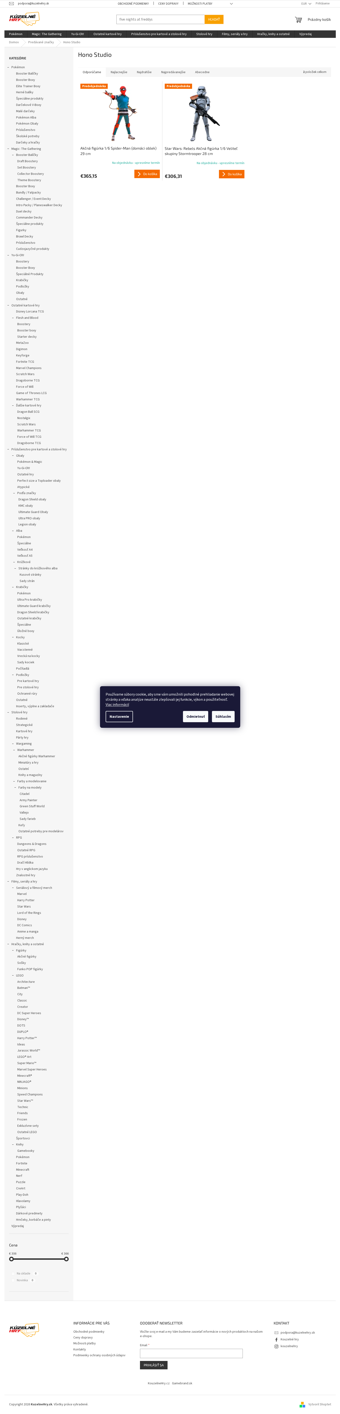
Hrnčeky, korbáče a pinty (33, 1219)
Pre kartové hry (28, 681)
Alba (19, 530)
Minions (22, 1088)
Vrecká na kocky (28, 656)
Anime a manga (27, 931)
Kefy (21, 825)
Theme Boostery (29, 180)
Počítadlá (22, 668)
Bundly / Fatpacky (28, 192)
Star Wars (24, 906)
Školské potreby (27, 136)
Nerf (19, 1176)
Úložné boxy (25, 631)
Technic (22, 1107)
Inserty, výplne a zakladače (35, 706)
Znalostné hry (25, 875)
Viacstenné (25, 649)
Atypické (23, 487)
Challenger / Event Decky (33, 199)
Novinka (25, 1280)
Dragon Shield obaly (32, 499)
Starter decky (27, 336)
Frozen (22, 1119)
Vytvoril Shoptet (319, 1404)
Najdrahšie (144, 72)
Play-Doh (22, 1194)
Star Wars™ (25, 1100)
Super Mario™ (26, 1063)
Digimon (21, 349)
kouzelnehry (289, 1346)
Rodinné (22, 718)
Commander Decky (29, 217)
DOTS (21, 1025)
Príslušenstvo (25, 130)
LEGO (20, 975)
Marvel (22, 894)
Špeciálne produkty (29, 98)
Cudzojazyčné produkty (32, 249)
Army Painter (28, 800)
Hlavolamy (23, 1201)
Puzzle (20, 1182)
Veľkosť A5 (24, 555)
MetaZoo (22, 343)
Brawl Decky (24, 236)
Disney (22, 919)
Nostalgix (23, 418)
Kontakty (79, 1349)
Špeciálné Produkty (29, 274)
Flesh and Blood (27, 318)
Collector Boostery (30, 174)
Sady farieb (28, 819)
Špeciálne (24, 543)
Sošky (21, 963)
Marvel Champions (29, 368)
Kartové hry (24, 731)
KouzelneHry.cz (159, 1383)
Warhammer (25, 750)
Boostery (22, 261)
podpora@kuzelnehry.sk (298, 1332)
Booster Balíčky (27, 73)
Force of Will (24, 386)
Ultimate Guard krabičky (34, 606)
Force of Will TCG (29, 436)
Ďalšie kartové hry (28, 405)
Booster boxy (26, 330)
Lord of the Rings (29, 913)
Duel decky (24, 211)
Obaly (20, 293)
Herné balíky (24, 92)
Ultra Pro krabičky (29, 599)
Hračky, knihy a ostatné (27, 944)
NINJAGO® (24, 1082)
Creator (22, 1007)
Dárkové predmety (29, 1213)
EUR (304, 4)
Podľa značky (26, 493)
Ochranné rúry (27, 693)
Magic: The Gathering (26, 149)
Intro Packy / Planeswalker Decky (39, 205)
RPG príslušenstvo (30, 856)
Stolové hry (19, 712)
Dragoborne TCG (28, 380)
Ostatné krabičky (29, 618)
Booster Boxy (25, 80)
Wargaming (24, 743)
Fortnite (21, 1163)
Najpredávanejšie (173, 72)
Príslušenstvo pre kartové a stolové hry (39, 449)
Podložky (22, 286)
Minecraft (22, 1169)
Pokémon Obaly (27, 123)
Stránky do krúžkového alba (37, 568)
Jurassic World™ (28, 1050)
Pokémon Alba (26, 117)
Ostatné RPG (26, 850)
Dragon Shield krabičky (33, 612)
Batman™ (23, 988)
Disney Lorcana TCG (30, 311)
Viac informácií (117, 704)
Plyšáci (21, 1207)
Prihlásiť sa (154, 1365)
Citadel (24, 794)
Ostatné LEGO (27, 1132)
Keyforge (22, 355)
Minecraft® (24, 1075)
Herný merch (25, 938)
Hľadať (214, 19)
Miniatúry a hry (28, 762)
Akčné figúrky (26, 956)
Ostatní (23, 769)
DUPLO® (22, 1032)
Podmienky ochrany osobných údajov (99, 1355)
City (20, 994)
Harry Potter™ (27, 1038)
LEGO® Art (24, 1057)
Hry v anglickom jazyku (32, 869)
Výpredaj (17, 1226)
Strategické (24, 725)
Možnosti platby (200, 4)
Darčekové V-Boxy (28, 105)
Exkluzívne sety (28, 1125)
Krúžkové (24, 562)
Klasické (23, 643)
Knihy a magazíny (30, 775)
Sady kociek (25, 662)
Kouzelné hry (290, 1339)
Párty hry (22, 737)
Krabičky (22, 280)
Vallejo (24, 812)
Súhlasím (223, 716)
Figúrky (21, 950)
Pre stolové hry (28, 687)
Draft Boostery (27, 161)
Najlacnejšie (119, 72)
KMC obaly (25, 505)
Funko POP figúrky (30, 969)
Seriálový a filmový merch (34, 888)
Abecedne (202, 72)
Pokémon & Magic (29, 461)
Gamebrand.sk (182, 1383)
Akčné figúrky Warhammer (36, 756)
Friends (22, 1113)
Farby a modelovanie (32, 781)
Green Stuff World (32, 806)
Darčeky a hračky (28, 142)
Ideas (21, 1044)
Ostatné (22, 299)
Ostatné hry (25, 474)
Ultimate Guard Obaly (33, 512)
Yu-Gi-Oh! (17, 255)
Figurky (21, 230)
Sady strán (27, 581)
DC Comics (24, 925)
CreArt (20, 1188)
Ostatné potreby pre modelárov (41, 831)
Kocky (20, 637)
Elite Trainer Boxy (28, 86)
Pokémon (18, 67)
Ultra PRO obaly (29, 518)
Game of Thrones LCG (31, 393)
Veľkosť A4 (24, 549)
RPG (19, 837)
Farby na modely (30, 787)
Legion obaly (27, 524)
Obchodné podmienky (133, 4)
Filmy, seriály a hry (24, 881)
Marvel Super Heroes (32, 1069)
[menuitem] (15, 34)
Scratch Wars (25, 374)
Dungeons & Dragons (32, 844)
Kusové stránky (30, 574)
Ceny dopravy (168, 4)
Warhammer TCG (28, 399)
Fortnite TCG (25, 361)
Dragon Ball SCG (28, 411)
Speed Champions (30, 1094)
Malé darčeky (25, 111)
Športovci (23, 1138)
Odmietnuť (195, 716)
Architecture (26, 982)
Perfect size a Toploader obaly (39, 480)
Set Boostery (26, 167)
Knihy (20, 1144)
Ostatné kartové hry (25, 305)
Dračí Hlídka (25, 862)
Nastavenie (119, 716)
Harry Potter (26, 900)
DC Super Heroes (29, 1013)
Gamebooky (25, 1150)
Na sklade (26, 1273)
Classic (22, 1000)
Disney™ (23, 1019)
